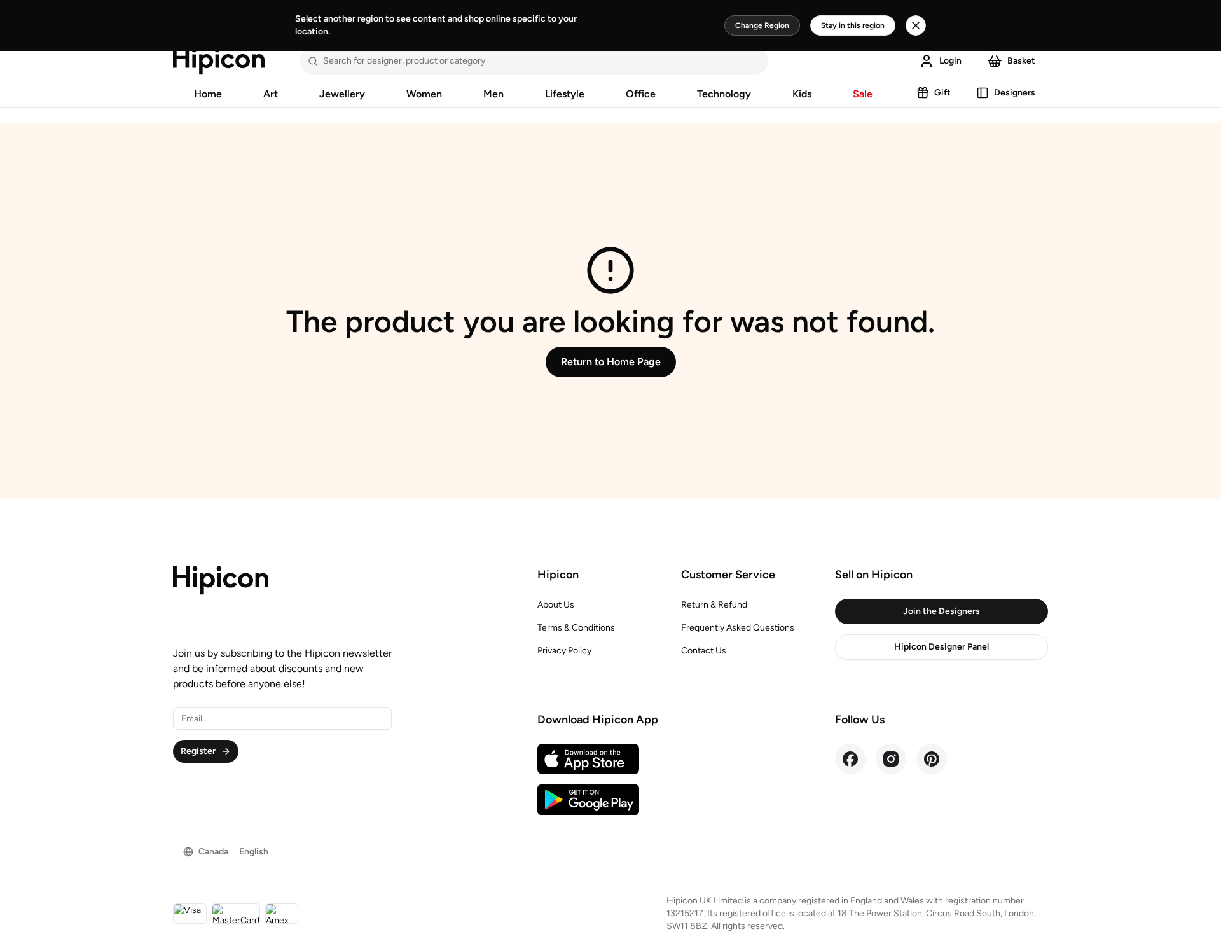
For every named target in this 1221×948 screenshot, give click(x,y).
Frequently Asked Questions (737, 627)
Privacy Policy (564, 650)
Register (198, 751)
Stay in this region (853, 25)
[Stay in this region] (916, 25)
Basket (1021, 60)
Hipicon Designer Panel (941, 646)
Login (950, 60)
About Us (555, 604)
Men (493, 94)
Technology (724, 94)
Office (641, 94)
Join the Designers (941, 611)
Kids (801, 94)
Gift (942, 92)
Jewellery (342, 94)
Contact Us (703, 650)
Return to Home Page (611, 362)
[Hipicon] (219, 61)
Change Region (762, 25)
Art (270, 94)
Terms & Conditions (576, 627)
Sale (863, 94)
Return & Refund (714, 604)
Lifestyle (564, 94)
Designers (1014, 92)
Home (208, 94)
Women (424, 94)
